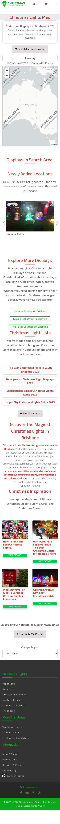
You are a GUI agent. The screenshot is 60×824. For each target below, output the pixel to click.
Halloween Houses (15, 776)
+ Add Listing (8, 711)
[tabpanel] (30, 221)
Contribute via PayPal (30, 634)
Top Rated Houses (11, 700)
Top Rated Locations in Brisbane (30, 326)
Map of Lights (8, 683)
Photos (49, 63)
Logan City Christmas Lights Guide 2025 (30, 402)
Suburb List (7, 689)
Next (56, 221)
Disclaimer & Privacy (12, 765)
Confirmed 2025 (18, 63)
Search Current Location (31, 49)
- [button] (7, 75)
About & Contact (10, 754)
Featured (36, 63)
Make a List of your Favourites (30, 318)
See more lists (31, 413)
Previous (4, 221)
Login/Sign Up (9, 770)
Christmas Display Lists (13, 705)
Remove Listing (9, 759)
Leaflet (54, 144)
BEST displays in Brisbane (14, 694)
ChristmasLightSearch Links (15, 738)
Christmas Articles (11, 732)
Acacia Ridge (15, 234)
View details (14, 555)
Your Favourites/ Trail (12, 727)
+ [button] (7, 71)
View (12, 204)
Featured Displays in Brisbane (30, 311)
